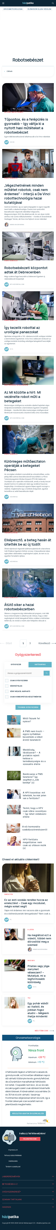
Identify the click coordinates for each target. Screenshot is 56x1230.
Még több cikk (41, 1031)
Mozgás (31, 960)
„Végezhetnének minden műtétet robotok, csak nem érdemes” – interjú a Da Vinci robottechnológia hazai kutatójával (27, 194)
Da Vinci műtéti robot (14, 112)
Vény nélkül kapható (20, 691)
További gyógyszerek (28, 707)
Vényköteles (16, 686)
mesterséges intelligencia (16, 385)
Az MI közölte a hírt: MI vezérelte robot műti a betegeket (22, 396)
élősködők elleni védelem (39, 9)
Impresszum (13, 1150)
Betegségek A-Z (10, 1184)
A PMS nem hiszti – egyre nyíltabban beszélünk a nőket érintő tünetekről (33, 735)
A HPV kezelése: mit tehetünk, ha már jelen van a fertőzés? (34, 795)
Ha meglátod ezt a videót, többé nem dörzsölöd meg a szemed (39, 939)
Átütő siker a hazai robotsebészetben (19, 606)
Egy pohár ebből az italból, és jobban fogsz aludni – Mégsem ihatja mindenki (38, 1010)
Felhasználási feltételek (13, 1155)
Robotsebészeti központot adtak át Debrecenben (26, 269)
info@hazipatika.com (43, 1223)
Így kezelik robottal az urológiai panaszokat (22, 329)
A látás (31, 930)
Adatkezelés (13, 1161)
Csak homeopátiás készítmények (25, 697)
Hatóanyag (40, 664)
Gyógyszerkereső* (11, 1191)
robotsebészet (11, 178)
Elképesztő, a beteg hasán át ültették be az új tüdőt (27, 542)
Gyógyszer (16, 664)
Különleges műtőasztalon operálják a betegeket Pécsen (24, 465)
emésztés (8, 894)
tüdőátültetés (11, 533)
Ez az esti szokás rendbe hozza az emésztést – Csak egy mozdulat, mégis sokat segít (26, 903)
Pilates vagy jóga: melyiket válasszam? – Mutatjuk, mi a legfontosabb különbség (39, 974)
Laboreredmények (11, 1176)
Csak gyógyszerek (19, 681)
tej (29, 998)
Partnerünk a (32, 1123)
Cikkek (9, 71)
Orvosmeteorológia (13, 9)
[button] (28, 1176)
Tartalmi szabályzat (13, 1166)
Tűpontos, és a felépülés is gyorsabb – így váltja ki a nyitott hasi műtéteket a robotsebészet (26, 125)
